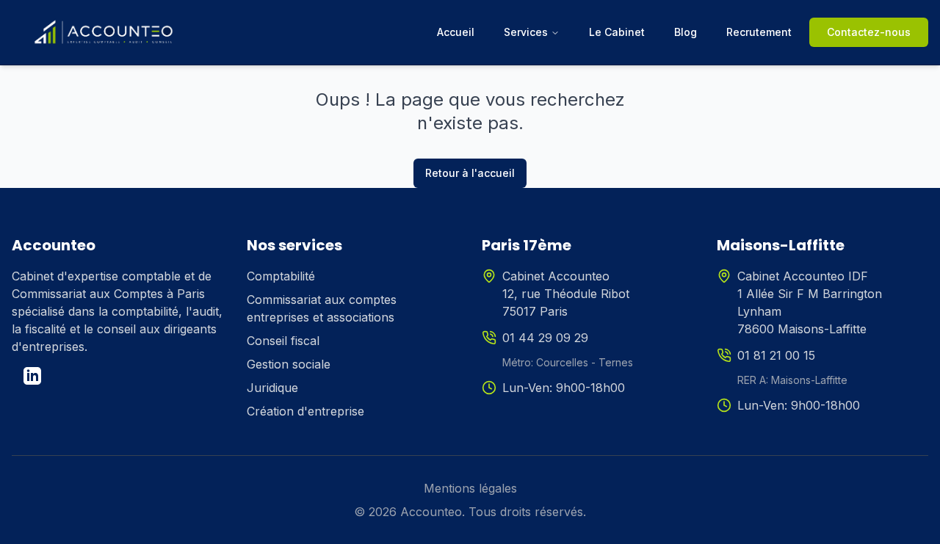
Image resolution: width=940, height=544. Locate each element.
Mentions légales (470, 488)
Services (526, 32)
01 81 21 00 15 (776, 355)
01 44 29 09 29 (545, 337)
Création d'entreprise (305, 411)
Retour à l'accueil (470, 173)
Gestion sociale (288, 364)
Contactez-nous (869, 32)
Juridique (272, 387)
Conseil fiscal (283, 340)
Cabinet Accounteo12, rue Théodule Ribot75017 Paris (565, 294)
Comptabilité (281, 276)
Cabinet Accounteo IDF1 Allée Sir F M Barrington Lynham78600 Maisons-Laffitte (809, 302)
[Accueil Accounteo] (103, 32)
